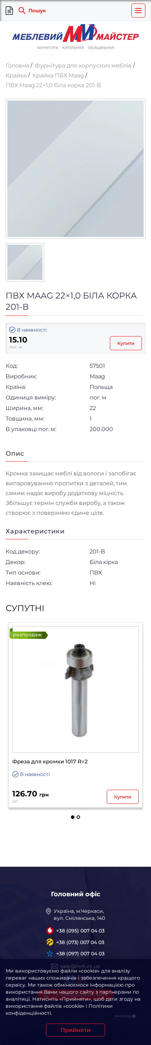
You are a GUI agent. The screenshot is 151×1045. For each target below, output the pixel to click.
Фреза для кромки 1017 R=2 (50, 761)
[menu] (138, 11)
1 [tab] (72, 817)
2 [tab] (78, 817)
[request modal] (9, 10)
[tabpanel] (75, 715)
